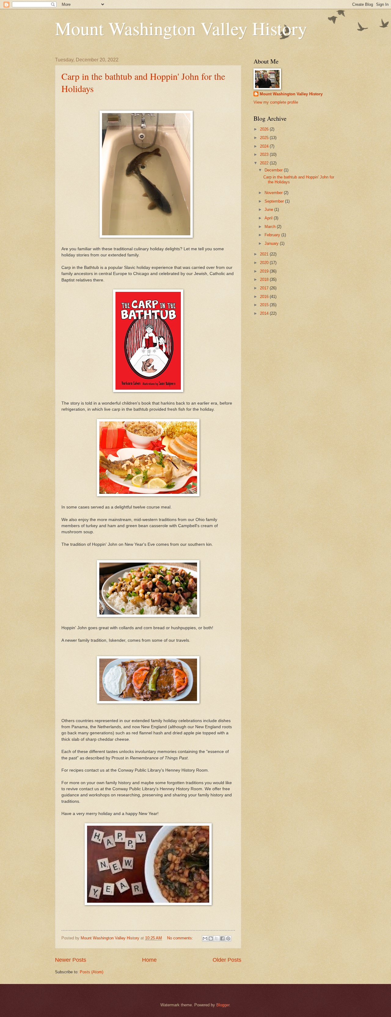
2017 (265, 288)
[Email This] (205, 938)
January (272, 243)
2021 (265, 254)
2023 (265, 154)
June (269, 209)
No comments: (180, 938)
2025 (265, 137)
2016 (265, 296)
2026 (265, 129)
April (269, 218)
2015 (265, 305)
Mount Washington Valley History (181, 28)
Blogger (222, 1005)
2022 (265, 163)
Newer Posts (70, 960)
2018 (265, 279)
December (274, 170)
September (275, 201)
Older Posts (227, 960)
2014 (265, 313)
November (274, 192)
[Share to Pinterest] (228, 938)
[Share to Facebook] (222, 938)
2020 (265, 262)
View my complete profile (276, 102)
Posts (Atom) (91, 972)
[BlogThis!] (211, 938)
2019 (265, 271)
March (271, 226)
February (273, 235)
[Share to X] (217, 938)
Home (149, 960)
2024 (265, 146)
